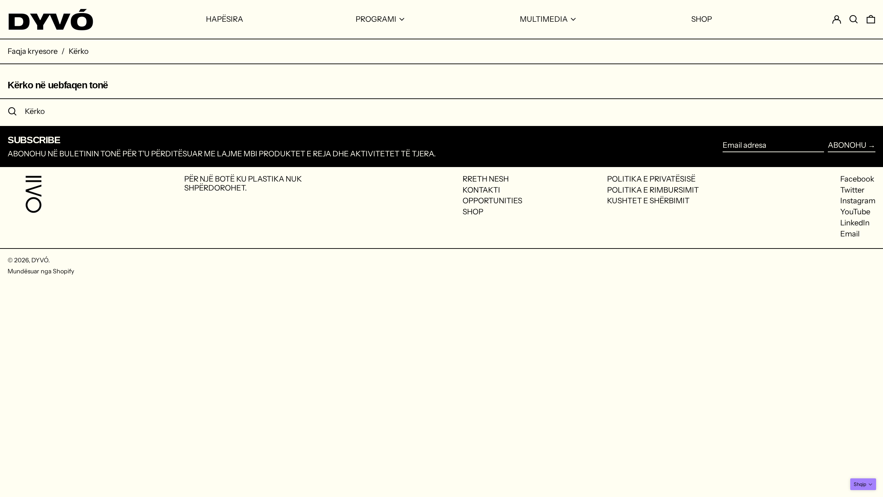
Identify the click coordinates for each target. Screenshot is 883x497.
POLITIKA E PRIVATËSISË (651, 179)
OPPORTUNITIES (492, 200)
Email (850, 234)
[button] (863, 484)
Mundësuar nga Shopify (41, 271)
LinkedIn (855, 222)
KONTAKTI (481, 190)
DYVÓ (39, 260)
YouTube (855, 211)
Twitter (852, 190)
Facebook (857, 179)
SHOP (473, 211)
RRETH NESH (486, 179)
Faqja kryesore (33, 51)
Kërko (79, 51)
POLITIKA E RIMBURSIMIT (653, 190)
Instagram (857, 200)
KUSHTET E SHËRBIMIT (648, 200)
